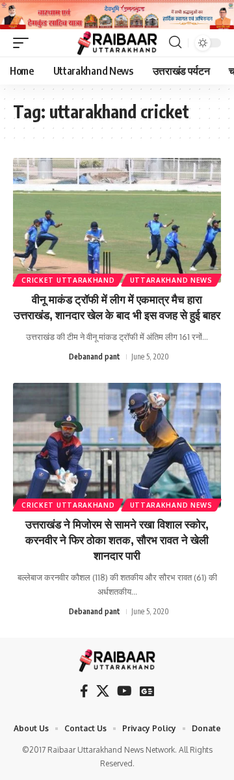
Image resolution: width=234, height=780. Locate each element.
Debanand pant (94, 356)
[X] (102, 691)
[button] (24, 43)
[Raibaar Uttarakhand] (117, 43)
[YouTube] (124, 691)
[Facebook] (84, 691)
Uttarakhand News (171, 280)
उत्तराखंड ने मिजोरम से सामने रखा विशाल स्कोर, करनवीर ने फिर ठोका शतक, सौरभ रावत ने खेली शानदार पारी (117, 539)
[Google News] (146, 691)
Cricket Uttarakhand (67, 280)
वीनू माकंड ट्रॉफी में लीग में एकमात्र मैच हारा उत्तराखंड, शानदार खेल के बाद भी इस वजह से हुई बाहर (117, 307)
